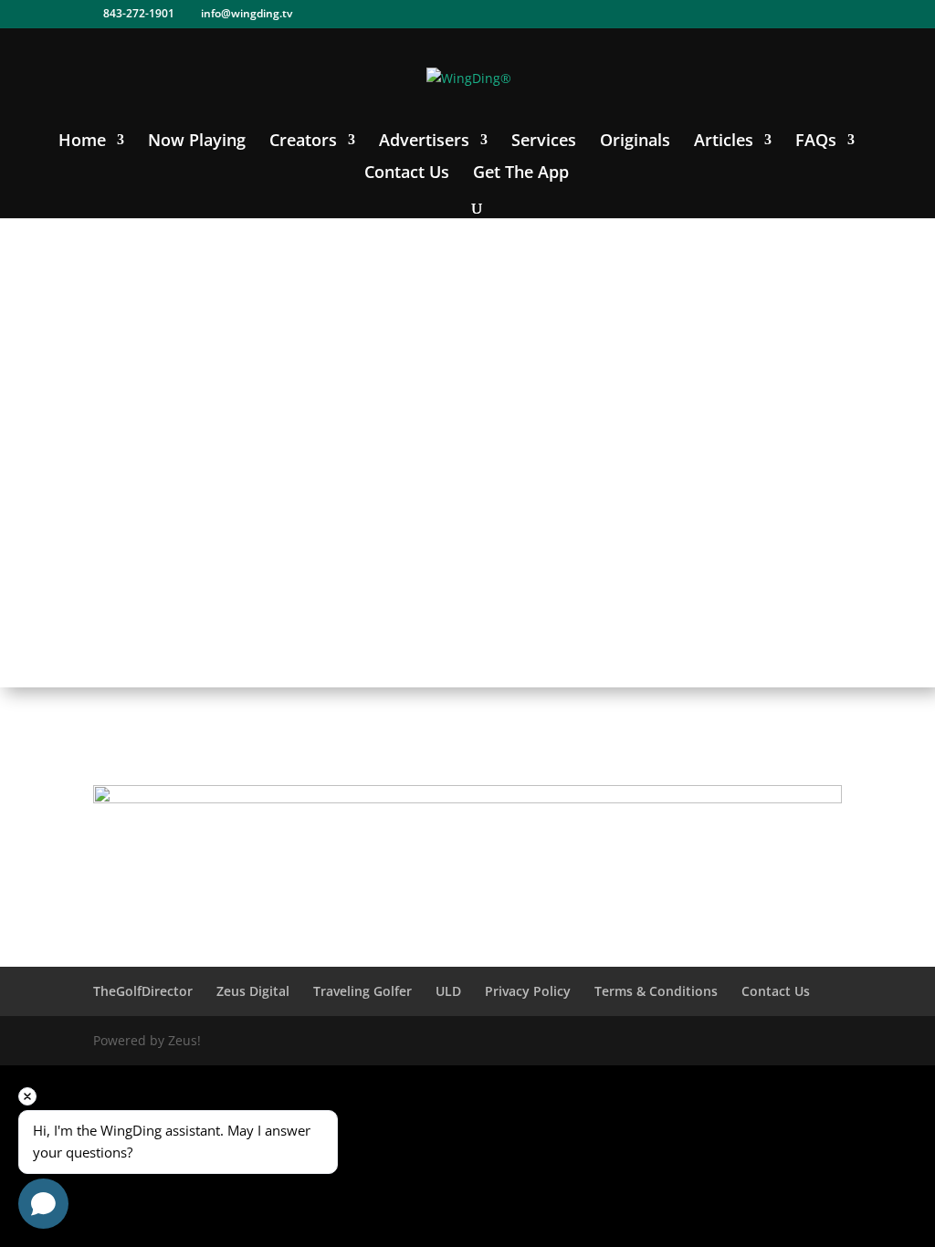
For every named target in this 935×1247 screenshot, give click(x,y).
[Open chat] (43, 1204)
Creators (303, 142)
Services (543, 142)
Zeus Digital (252, 991)
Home (82, 142)
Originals (635, 142)
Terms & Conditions (656, 991)
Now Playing (197, 142)
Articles (723, 142)
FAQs (815, 142)
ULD (448, 991)
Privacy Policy (528, 991)
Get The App (521, 174)
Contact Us (406, 174)
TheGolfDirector (143, 991)
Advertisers (424, 142)
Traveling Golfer (362, 991)
